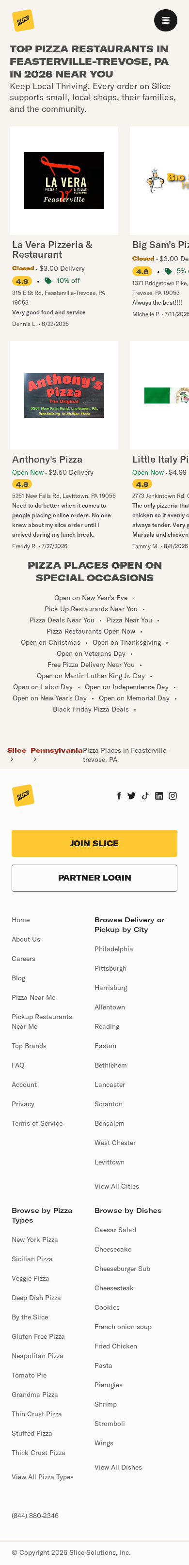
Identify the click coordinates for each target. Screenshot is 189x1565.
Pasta (103, 1365)
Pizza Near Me (33, 997)
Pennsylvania (57, 750)
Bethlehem (110, 1065)
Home (21, 919)
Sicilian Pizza (32, 1259)
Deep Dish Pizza (36, 1297)
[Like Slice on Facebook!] (119, 797)
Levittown (109, 1162)
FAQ (18, 1065)
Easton (105, 1045)
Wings (103, 1443)
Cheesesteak (114, 1288)
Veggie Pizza (30, 1278)
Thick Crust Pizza (38, 1452)
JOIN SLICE (94, 843)
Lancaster (109, 1084)
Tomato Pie (29, 1375)
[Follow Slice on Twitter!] (131, 797)
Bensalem (109, 1123)
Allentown (109, 1007)
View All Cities (116, 1186)
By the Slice (30, 1317)
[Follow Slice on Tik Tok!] (145, 797)
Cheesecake (112, 1249)
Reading (106, 1026)
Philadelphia (113, 949)
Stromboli (109, 1423)
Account (24, 1084)
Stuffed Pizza (32, 1433)
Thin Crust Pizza (37, 1414)
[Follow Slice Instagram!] (173, 797)
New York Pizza (35, 1239)
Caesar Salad (115, 1229)
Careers (23, 958)
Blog (18, 978)
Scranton (108, 1104)
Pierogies (108, 1384)
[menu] (165, 20)
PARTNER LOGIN (94, 878)
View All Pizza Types (43, 1476)
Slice (16, 750)
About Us (26, 939)
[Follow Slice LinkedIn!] (159, 797)
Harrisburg (110, 987)
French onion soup (123, 1326)
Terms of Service (37, 1123)
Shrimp (105, 1404)
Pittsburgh (110, 968)
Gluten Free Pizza (38, 1336)
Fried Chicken (115, 1346)
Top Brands (29, 1045)
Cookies (107, 1307)
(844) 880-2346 (35, 1515)
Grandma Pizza (35, 1394)
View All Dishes (118, 1467)
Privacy (23, 1104)
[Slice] (23, 21)
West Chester (115, 1142)
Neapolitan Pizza (37, 1355)
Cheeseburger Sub (122, 1268)
